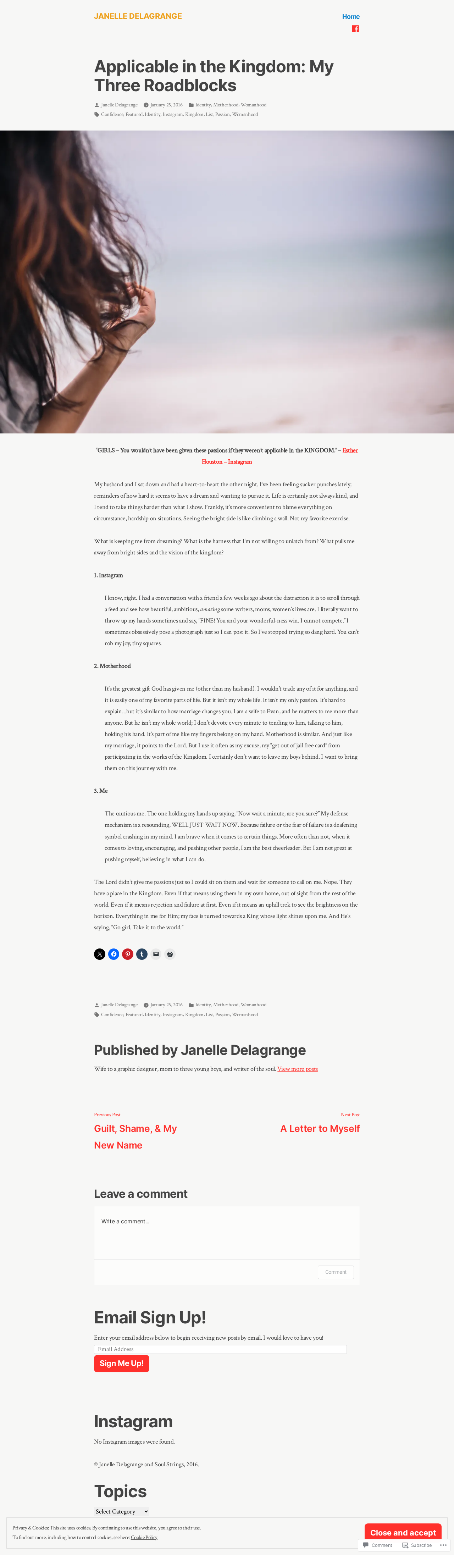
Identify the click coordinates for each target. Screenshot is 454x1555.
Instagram (173, 114)
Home (351, 16)
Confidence (112, 114)
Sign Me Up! (122, 1363)
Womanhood (253, 104)
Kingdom (194, 114)
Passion (222, 114)
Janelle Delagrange (119, 104)
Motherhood (225, 104)
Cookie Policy (144, 1537)
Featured (134, 114)
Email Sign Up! (150, 1317)
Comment (336, 1272)
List (209, 114)
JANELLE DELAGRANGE (138, 16)
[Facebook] (355, 28)
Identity (203, 104)
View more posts (297, 1069)
